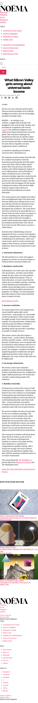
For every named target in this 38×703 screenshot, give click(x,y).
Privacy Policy (4, 617)
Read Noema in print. (10, 301)
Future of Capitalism (10, 34)
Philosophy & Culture (10, 37)
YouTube (5, 685)
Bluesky (5, 691)
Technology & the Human (12, 31)
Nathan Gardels (6, 520)
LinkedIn (5, 683)
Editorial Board (7, 658)
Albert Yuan (4, 584)
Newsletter (6, 672)
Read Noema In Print (10, 54)
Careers (5, 663)
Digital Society (8, 51)
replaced (5, 130)
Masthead (6, 655)
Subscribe (3, 12)
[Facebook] (16, 98)
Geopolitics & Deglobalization (14, 45)
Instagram (6, 677)
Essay (2, 516)
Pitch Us (5, 660)
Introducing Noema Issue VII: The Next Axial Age (18, 518)
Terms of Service (5, 615)
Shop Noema (7, 650)
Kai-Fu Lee (5, 95)
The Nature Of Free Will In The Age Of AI (15, 582)
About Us (6, 652)
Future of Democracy (11, 48)
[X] (2, 98)
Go (3, 72)
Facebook (6, 674)
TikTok (5, 688)
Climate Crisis (8, 40)
